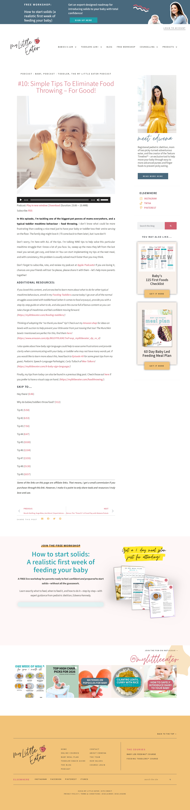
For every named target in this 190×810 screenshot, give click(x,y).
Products (168, 47)
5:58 (26, 410)
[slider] (105, 199)
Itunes (84, 779)
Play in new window (37, 205)
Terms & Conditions (90, 794)
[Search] (171, 225)
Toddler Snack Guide (73, 761)
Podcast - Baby (31, 73)
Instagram (41, 779)
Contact (94, 749)
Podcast (66, 769)
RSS (30, 210)
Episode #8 (78, 356)
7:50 (26, 426)
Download (54, 205)
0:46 (31, 394)
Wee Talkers (88, 361)
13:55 (27, 458)
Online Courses (70, 753)
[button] (42, 518)
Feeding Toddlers (61, 294)
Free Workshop (126, 47)
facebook (56, 779)
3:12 (57, 402)
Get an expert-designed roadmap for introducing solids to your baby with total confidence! (93, 9)
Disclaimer (108, 794)
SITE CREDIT (106, 791)
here (69, 333)
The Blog (66, 765)
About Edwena (98, 753)
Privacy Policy (71, 794)
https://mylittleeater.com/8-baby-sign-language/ (44, 366)
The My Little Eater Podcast (91, 73)
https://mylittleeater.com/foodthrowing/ (82, 379)
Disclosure (120, 794)
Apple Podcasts (85, 265)
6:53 (26, 418)
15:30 (27, 466)
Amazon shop (90, 323)
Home (64, 749)
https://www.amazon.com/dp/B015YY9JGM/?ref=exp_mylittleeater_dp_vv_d (58, 338)
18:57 (27, 474)
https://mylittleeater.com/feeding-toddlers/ (41, 315)
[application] (63, 200)
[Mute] (98, 199)
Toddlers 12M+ (90, 47)
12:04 (27, 450)
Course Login (97, 765)
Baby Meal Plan (70, 757)
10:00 (27, 442)
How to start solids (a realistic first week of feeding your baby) (40, 16)
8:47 (26, 434)
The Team (95, 757)
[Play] (20, 199)
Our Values (96, 761)
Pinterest (71, 779)
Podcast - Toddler (56, 73)
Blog (109, 47)
